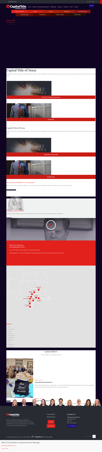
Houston (51, 11)
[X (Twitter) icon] (89, 1)
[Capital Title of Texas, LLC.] (16, 7)
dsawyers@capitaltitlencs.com (8, 445)
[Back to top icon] (94, 436)
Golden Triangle (60, 14)
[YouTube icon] (91, 1)
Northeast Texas (24, 14)
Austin (35, 11)
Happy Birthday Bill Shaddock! (43, 382)
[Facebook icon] (87, 1)
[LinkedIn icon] (93, 1)
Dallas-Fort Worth (19, 11)
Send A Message (72, 425)
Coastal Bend (42, 14)
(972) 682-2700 (13, 1)
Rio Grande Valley (82, 11)
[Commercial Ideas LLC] (38, 437)
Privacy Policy (49, 437)
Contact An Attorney (11, 190)
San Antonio (67, 11)
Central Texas (77, 14)
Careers (91, 5)
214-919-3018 (4, 448)
